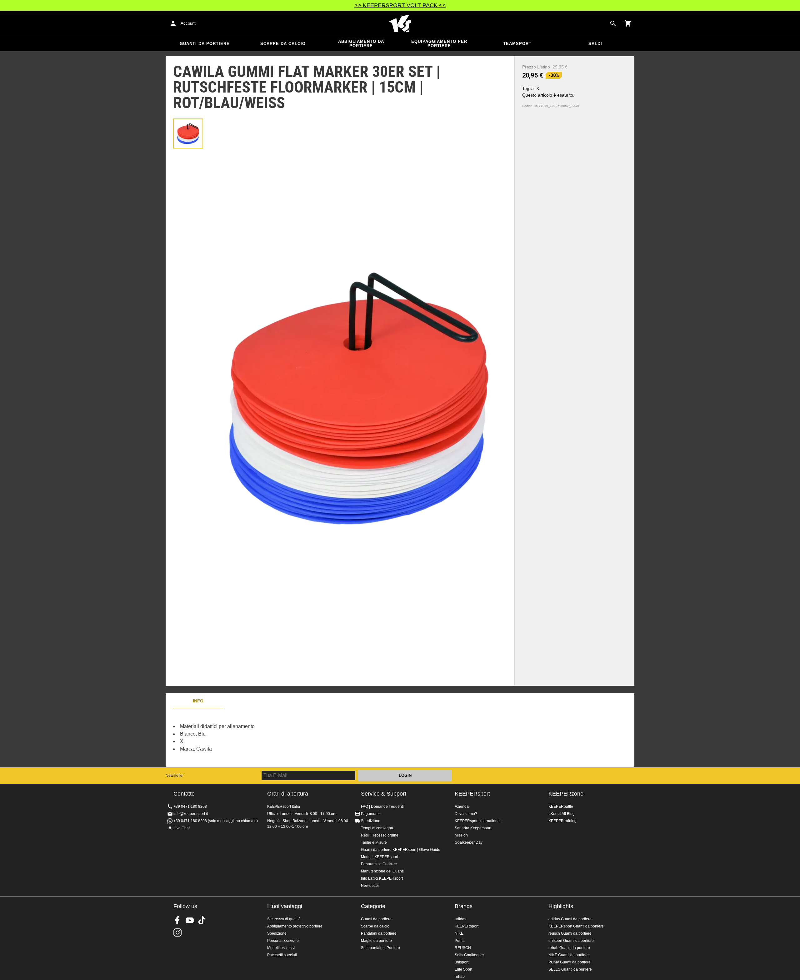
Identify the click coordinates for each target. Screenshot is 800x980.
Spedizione (370, 821)
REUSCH (463, 948)
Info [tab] (198, 700)
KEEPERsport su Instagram (177, 932)
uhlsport (461, 962)
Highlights (560, 906)
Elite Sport (463, 969)
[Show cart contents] (628, 23)
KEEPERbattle (560, 806)
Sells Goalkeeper (469, 955)
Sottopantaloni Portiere (380, 948)
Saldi (595, 43)
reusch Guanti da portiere (570, 933)
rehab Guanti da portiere (569, 948)
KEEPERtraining (562, 821)
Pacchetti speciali (282, 955)
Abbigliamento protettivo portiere (294, 926)
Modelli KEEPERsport (379, 857)
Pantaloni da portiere (379, 933)
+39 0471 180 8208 (190, 806)
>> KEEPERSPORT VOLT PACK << (400, 5)
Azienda (462, 806)
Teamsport (517, 43)
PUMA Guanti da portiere (569, 962)
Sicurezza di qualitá (284, 919)
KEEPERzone (565, 794)
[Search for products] (613, 23)
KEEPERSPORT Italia (400, 23)
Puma (460, 940)
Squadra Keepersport (473, 828)
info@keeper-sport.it (190, 814)
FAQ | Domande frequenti (382, 806)
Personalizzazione (283, 940)
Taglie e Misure (374, 842)
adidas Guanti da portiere (570, 919)
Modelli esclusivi (281, 948)
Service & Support (383, 794)
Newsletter (175, 775)
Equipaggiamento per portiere (439, 43)
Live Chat (181, 828)
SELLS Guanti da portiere (570, 969)
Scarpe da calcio (283, 43)
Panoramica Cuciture (379, 864)
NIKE (459, 933)
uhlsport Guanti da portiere (571, 940)
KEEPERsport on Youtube (190, 920)
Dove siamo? (466, 814)
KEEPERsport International (478, 821)
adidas (460, 919)
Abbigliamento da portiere (361, 43)
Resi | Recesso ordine (379, 835)
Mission (461, 835)
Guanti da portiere (205, 43)
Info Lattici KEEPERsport (382, 878)
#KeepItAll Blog (561, 814)
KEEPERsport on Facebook (177, 920)
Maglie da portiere (376, 940)
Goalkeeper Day (468, 842)
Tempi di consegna (377, 828)
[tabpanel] (275, 737)
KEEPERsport (472, 794)
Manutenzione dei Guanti (382, 871)
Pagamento (371, 814)
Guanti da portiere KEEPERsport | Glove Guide (400, 849)
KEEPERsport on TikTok (202, 920)
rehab (460, 976)
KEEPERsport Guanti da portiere (576, 926)
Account (188, 23)
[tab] (188, 133)
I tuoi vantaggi (284, 906)
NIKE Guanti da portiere (568, 955)
